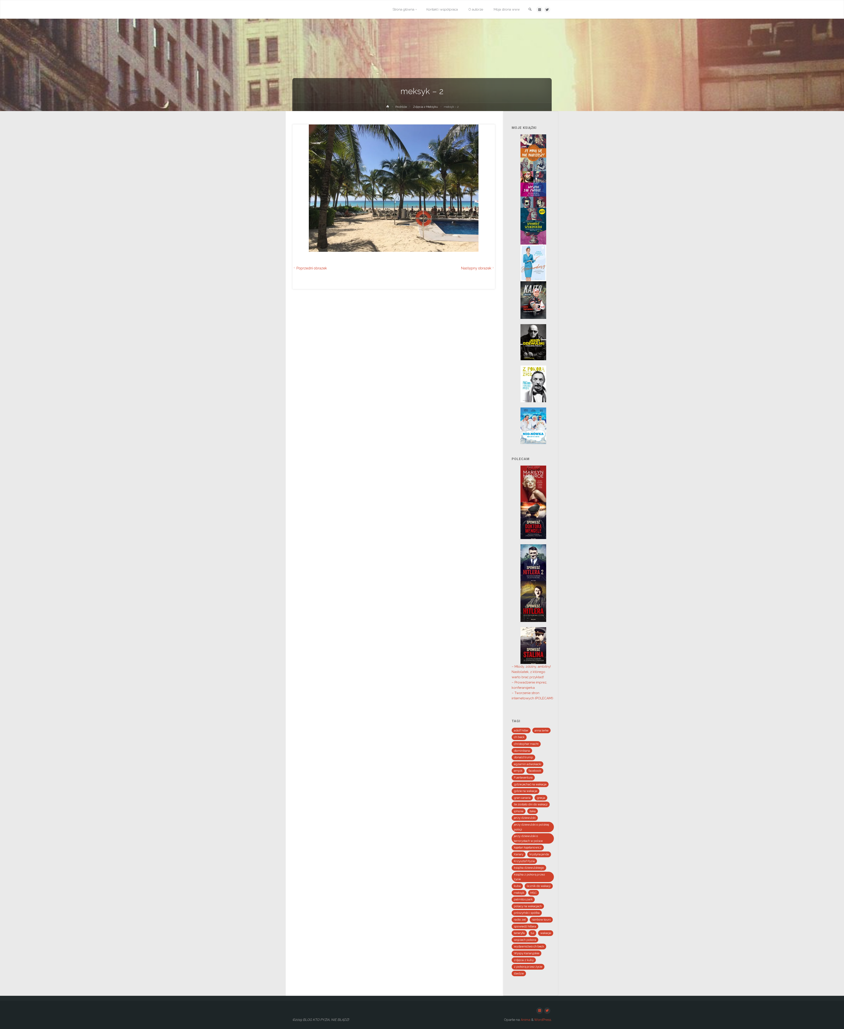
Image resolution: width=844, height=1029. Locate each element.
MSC (533, 892)
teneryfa (519, 933)
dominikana (522, 750)
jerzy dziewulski (525, 817)
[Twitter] (547, 9)
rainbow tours (541, 919)
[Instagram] (539, 9)
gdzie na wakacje (525, 791)
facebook (535, 770)
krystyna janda (539, 854)
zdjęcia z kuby (524, 960)
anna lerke (541, 730)
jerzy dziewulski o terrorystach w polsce (528, 838)
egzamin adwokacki (527, 764)
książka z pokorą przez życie (529, 877)
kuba (517, 886)
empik (518, 770)
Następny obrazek (476, 268)
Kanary (518, 854)
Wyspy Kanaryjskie (526, 953)
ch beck (519, 737)
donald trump (523, 757)
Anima (525, 1020)
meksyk (519, 892)
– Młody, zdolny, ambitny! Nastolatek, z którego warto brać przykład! (531, 672)
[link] (529, 9)
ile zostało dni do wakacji (531, 804)
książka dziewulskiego (529, 867)
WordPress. (543, 1020)
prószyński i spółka (527, 912)
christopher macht (526, 744)
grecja (541, 797)
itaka (532, 811)
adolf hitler (521, 730)
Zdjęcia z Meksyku (425, 106)
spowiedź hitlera (525, 926)
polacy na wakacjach (528, 906)
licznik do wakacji (539, 886)
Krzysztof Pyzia (524, 861)
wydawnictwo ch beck (529, 946)
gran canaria (522, 797)
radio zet (520, 919)
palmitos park (523, 899)
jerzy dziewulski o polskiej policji (531, 827)
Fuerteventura (523, 777)
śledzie (519, 973)
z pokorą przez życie (528, 966)
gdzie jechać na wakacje (530, 784)
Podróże (401, 106)
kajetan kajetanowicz (528, 847)
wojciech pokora (525, 939)
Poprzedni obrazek (311, 268)
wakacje (545, 933)
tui (532, 933)
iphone (518, 811)
